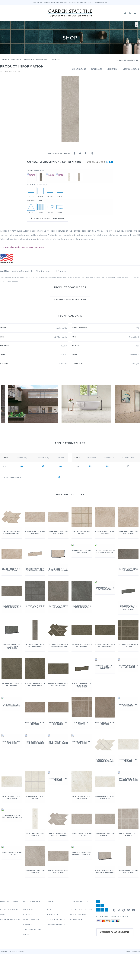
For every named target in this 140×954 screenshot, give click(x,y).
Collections (41, 59)
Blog (49, 910)
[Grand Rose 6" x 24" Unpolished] (31, 177)
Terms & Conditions (133, 951)
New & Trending (78, 915)
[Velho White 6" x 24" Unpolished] (69, 177)
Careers (27, 924)
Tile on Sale (76, 920)
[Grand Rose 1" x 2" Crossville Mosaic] (31, 207)
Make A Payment (31, 920)
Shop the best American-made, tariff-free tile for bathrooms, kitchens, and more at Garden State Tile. (70, 2)
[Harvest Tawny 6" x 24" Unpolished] (41, 177)
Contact (27, 915)
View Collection (131, 69)
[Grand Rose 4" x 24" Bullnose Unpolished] (50, 207)
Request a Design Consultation (49, 218)
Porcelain (27, 59)
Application (112, 69)
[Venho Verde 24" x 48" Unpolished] (50, 191)
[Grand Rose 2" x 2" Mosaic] (41, 207)
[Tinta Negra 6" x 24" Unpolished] (60, 177)
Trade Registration (10, 920)
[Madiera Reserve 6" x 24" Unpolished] (50, 177)
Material (15, 59)
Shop (2, 915)
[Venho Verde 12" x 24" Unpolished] (31, 191)
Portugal (55, 59)
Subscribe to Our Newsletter (114, 932)
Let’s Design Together (81, 910)
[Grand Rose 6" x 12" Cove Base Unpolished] (60, 207)
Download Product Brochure (71, 300)
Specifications (79, 69)
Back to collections (128, 60)
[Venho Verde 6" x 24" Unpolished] (79, 177)
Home (4, 59)
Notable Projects (56, 920)
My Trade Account (9, 910)
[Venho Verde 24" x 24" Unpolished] (41, 191)
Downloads (96, 69)
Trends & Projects (56, 924)
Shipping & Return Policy (32, 931)
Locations (28, 910)
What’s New (53, 915)
